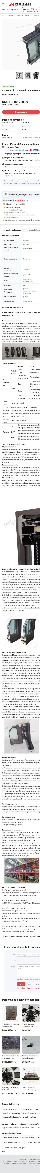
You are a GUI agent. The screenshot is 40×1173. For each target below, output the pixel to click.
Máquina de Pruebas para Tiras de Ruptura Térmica (12, 1117)
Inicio (3, 15)
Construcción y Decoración (15, 15)
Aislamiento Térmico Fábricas (13, 1142)
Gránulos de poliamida (9, 1109)
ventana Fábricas (28, 1137)
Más (3, 1152)
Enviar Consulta (21, 112)
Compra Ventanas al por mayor (14, 1148)
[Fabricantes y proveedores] (20, 4)
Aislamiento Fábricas (11, 1137)
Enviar (21, 984)
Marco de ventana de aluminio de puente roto (12, 1113)
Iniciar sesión (7, 220)
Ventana (27, 15)
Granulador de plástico (29, 1117)
